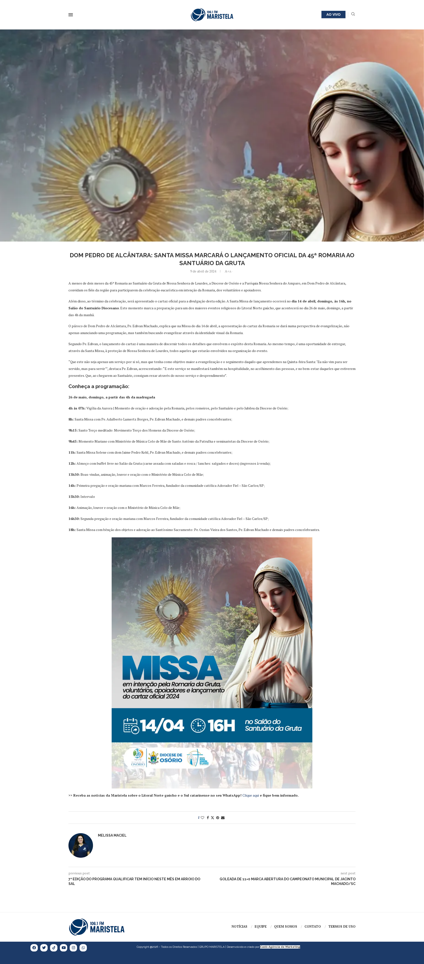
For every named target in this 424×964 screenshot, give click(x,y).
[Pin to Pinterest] (217, 817)
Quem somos (285, 926)
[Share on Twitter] (212, 817)
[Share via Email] (223, 817)
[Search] (353, 14)
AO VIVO (333, 14)
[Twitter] (44, 947)
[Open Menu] (70, 15)
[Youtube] (63, 947)
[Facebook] (34, 947)
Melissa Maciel (112, 835)
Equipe (261, 926)
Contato (313, 926)
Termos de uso (342, 926)
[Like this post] (202, 817)
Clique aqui (250, 795)
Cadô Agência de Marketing (280, 947)
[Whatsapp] (83, 947)
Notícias (239, 926)
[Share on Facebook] (208, 817)
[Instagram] (73, 947)
